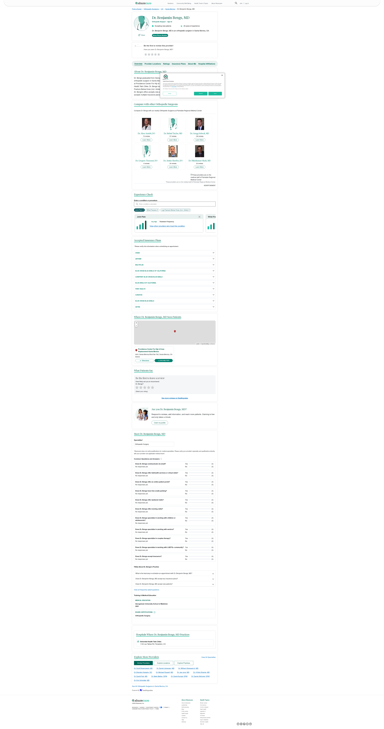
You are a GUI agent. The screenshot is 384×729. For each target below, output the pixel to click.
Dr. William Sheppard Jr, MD (188, 668)
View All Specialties (208, 657)
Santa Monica (170, 9)
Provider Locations (153, 63)
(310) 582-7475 (164, 360)
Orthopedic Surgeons (151, 9)
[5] (158, 54)
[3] (152, 54)
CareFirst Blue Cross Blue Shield (148, 277)
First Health (140, 289)
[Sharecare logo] (154, 700)
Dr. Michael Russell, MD (164, 672)
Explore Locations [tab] (163, 663)
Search (236, 3)
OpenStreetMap (205, 344)
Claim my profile (160, 423)
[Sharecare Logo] (143, 3)
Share (143, 35)
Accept (215, 93)
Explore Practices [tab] (184, 663)
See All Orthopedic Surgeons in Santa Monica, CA (150, 686)
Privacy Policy (174, 86)
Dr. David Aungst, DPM (179, 676)
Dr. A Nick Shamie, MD (201, 672)
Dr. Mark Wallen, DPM (159, 676)
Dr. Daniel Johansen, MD (165, 668)
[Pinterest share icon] (250, 724)
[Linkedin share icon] (244, 724)
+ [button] (136, 323)
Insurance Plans (179, 63)
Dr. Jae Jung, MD (183, 672)
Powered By (136, 690)
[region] (192, 85)
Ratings (166, 63)
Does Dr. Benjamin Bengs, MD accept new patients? (154, 584)
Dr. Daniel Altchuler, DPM (200, 676)
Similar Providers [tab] (143, 663)
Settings (169, 93)
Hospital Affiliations (206, 63)
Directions (145, 360)
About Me (192, 63)
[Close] (222, 75)
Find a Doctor (137, 9)
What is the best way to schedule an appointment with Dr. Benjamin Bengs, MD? (164, 573)
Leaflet (197, 344)
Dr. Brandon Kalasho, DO (143, 672)
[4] (155, 54)
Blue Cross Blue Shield (144, 301)
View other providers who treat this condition (167, 226)
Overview (138, 63)
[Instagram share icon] (241, 724)
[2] (148, 54)
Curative (138, 295)
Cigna (137, 253)
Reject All (201, 93)
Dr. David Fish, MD (140, 676)
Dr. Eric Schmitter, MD (142, 680)
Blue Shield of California (145, 283)
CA (162, 9)
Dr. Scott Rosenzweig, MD (143, 668)
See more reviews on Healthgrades (175, 398)
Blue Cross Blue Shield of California (150, 271)
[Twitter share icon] (247, 724)
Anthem (138, 259)
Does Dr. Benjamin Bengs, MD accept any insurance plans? (157, 578)
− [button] (136, 325)
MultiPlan (139, 265)
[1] (145, 54)
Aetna (137, 307)
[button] (161, 459)
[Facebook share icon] (238, 724)
